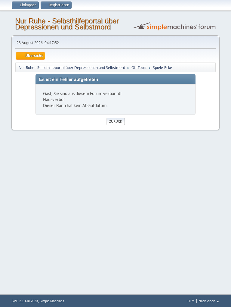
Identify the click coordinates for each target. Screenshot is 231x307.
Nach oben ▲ (209, 301)
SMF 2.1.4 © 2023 (24, 301)
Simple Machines (52, 301)
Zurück (115, 121)
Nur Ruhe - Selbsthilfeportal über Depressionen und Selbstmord (67, 24)
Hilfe (191, 301)
